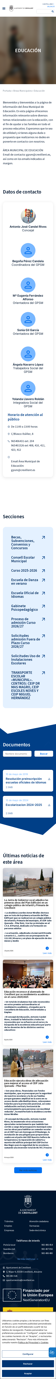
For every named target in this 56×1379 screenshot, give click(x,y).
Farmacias (34, 1225)
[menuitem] (15, 1221)
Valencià (51, 7)
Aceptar (28, 1373)
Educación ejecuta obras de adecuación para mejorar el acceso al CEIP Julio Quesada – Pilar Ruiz (26, 1083)
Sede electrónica (37, 1230)
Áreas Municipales (22, 90)
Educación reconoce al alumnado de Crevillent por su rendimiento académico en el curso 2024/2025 (27, 994)
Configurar (28, 1354)
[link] (21, 8)
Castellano (48, 4)
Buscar (44, 753)
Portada (7, 90)
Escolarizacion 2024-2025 (24, 805)
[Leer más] (47, 948)
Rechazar (28, 1363)
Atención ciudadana (39, 1221)
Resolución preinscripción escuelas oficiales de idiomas (26, 780)
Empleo (8, 1225)
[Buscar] (52, 11)
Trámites (8, 1221)
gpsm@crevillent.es (23, 470)
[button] (3, 8)
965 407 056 (47, 1248)
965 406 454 (47, 1244)
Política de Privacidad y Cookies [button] (33, 1342)
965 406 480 (47, 1253)
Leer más (47, 953)
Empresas (9, 1230)
